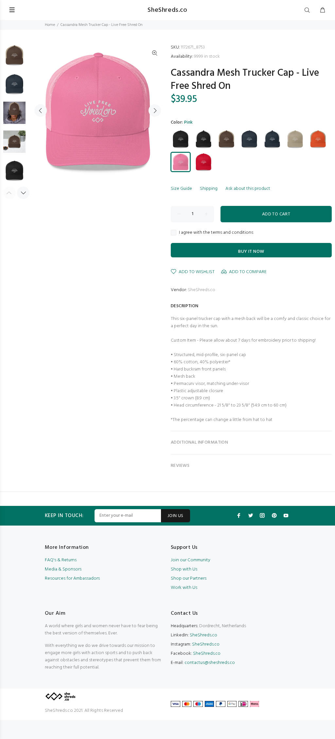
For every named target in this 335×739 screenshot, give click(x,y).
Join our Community (190, 560)
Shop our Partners (188, 578)
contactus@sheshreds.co (210, 663)
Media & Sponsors (63, 569)
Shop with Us (184, 569)
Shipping (209, 188)
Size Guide (181, 188)
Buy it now (251, 251)
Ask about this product (247, 188)
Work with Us (184, 587)
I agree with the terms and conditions (216, 232)
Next (155, 110)
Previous (40, 110)
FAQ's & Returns (61, 560)
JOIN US (176, 516)
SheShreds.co (201, 290)
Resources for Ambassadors (72, 578)
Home (50, 25)
